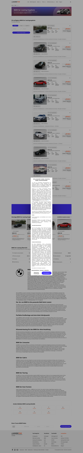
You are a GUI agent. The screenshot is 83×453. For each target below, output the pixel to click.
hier (48, 200)
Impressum (42, 270)
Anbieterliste (46, 270)
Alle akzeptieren (46, 273)
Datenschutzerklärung (35, 270)
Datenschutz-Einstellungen (36, 273)
